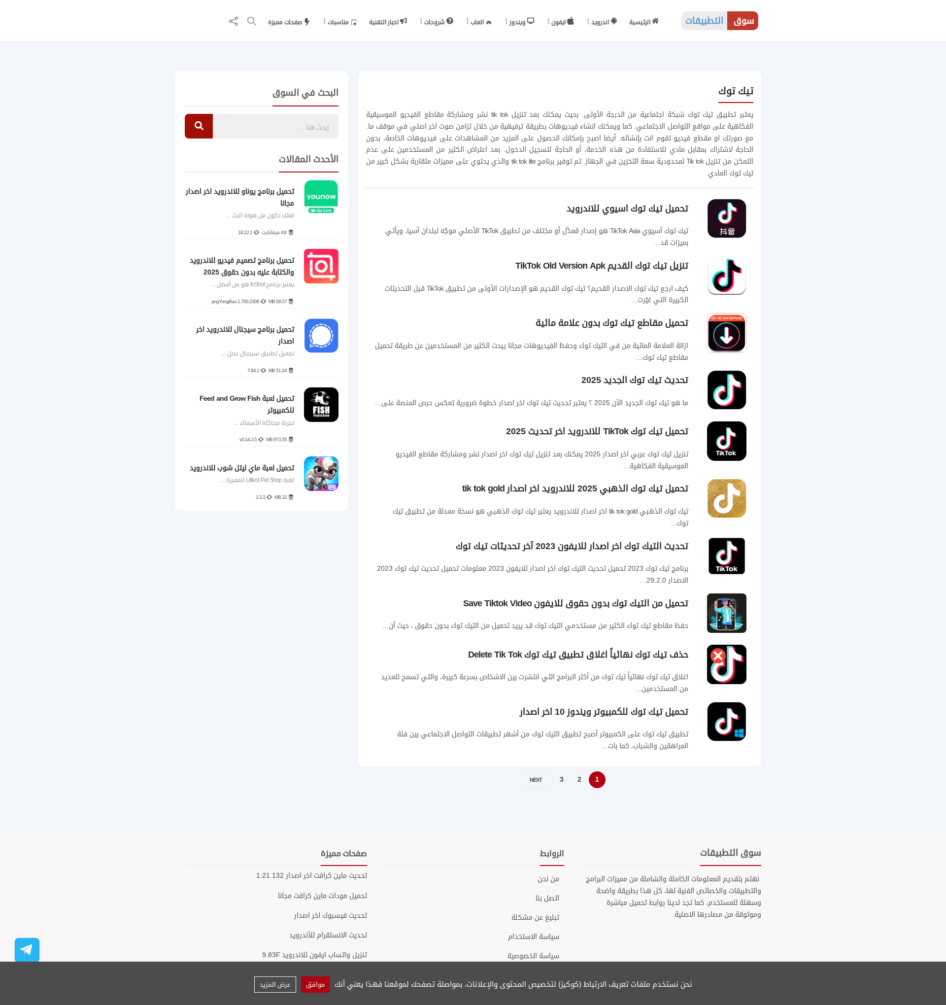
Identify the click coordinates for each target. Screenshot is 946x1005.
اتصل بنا (547, 898)
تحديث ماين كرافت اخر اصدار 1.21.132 (311, 875)
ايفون (559, 22)
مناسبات (339, 22)
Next (536, 780)
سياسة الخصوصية (533, 956)
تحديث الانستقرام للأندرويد (328, 935)
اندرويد (600, 22)
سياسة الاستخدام (533, 937)
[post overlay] (724, 244)
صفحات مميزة (286, 22)
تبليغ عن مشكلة (535, 918)
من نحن (548, 879)
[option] (261, 341)
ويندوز (518, 22)
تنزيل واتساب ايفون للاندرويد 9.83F (314, 955)
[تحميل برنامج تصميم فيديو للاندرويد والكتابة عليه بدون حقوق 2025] (321, 266)
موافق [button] (315, 984)
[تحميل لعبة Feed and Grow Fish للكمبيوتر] (321, 404)
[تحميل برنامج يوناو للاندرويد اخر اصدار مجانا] (321, 197)
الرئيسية (640, 22)
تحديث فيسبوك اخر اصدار (330, 915)
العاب (478, 22)
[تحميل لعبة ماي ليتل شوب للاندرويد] (321, 473)
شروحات (435, 22)
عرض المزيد (275, 984)
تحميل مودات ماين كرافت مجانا (322, 895)
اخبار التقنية (384, 22)
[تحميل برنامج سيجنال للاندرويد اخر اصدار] (321, 335)
